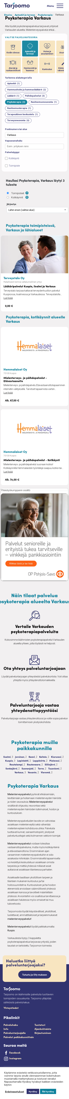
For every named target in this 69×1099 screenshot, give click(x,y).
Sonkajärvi (11, 768)
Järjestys (11, 204)
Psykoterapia (45, 14)
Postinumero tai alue (16, 129)
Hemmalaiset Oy (15, 369)
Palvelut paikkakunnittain (19, 1037)
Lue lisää (8, 298)
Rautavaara (33, 764)
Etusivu (8, 14)
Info (6, 1029)
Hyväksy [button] (33, 1091)
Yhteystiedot (11, 1007)
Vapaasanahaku (13, 140)
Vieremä (45, 772)
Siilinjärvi (50, 764)
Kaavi (32, 756)
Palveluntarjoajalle (15, 1033)
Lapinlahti (22, 760)
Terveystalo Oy (14, 278)
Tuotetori (39, 1025)
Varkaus (19, 772)
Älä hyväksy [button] (48, 1091)
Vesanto (32, 772)
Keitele (43, 756)
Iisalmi (7, 756)
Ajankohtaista (42, 1029)
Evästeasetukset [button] (14, 1091)
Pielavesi (54, 760)
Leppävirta (39, 760)
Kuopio (9, 760)
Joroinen (19, 756)
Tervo (41, 768)
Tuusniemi (53, 768)
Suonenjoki (27, 768)
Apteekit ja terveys (25, 14)
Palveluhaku (11, 1025)
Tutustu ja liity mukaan (34, 974)
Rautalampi (16, 764)
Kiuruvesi (56, 756)
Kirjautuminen (42, 1033)
